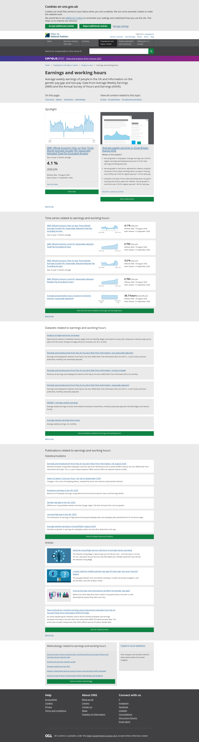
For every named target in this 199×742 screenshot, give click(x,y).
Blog (152, 37)
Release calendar (116, 37)
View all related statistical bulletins (99, 536)
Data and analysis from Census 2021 (83, 58)
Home (49, 41)
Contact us (87, 707)
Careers (85, 703)
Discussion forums (128, 718)
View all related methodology (81, 681)
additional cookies (74, 18)
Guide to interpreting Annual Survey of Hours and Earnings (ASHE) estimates (76, 671)
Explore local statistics (133, 645)
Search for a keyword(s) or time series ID (63, 51)
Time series (49, 99)
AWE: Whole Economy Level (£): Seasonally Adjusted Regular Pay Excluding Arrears (70, 280)
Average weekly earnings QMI (58, 666)
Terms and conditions (55, 710)
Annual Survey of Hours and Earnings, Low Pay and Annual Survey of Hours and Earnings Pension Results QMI (77, 655)
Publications (68, 99)
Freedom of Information (93, 714)
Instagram (124, 703)
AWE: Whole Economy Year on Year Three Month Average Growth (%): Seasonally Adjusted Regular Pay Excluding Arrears (71, 263)
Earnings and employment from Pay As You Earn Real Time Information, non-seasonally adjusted (90, 353)
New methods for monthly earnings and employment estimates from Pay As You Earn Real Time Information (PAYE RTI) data (81, 611)
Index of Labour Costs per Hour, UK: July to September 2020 (74, 478)
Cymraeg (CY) (149, 34)
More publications (127, 199)
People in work (87, 65)
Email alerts (124, 721)
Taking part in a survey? (143, 42)
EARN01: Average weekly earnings (62, 402)
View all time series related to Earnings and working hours (99, 310)
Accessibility (51, 699)
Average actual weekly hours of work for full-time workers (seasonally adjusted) (69, 297)
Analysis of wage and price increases (63, 335)
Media (139, 37)
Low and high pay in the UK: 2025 (62, 514)
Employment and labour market (65, 65)
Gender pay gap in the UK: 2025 (61, 502)
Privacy (48, 707)
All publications (114, 99)
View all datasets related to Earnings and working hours (99, 433)
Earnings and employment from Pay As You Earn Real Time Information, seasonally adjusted (88, 385)
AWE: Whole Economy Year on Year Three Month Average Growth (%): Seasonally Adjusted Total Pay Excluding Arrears (70, 150)
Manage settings (121, 26)
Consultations (125, 714)
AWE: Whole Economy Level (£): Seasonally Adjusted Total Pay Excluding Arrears (70, 245)
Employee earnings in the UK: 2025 (62, 490)
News (84, 710)
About (146, 37)
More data (72, 191)
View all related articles (99, 629)
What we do (88, 699)
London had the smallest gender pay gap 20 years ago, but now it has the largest (105, 572)
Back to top (49, 206)
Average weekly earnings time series (63, 420)
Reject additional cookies (95, 26)
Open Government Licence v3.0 (102, 735)
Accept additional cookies (61, 26)
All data (103, 99)
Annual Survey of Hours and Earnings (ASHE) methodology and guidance (75, 676)
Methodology (130, 37)
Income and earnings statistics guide (61, 662)
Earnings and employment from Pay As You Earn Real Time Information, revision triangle (86, 370)
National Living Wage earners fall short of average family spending (102, 550)
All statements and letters (132, 99)
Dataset (59, 99)
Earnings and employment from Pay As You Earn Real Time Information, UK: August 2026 (86, 463)
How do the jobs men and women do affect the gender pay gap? (101, 590)
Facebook (123, 707)
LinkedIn (123, 710)
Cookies (49, 703)
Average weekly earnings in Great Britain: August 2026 (125, 149)
